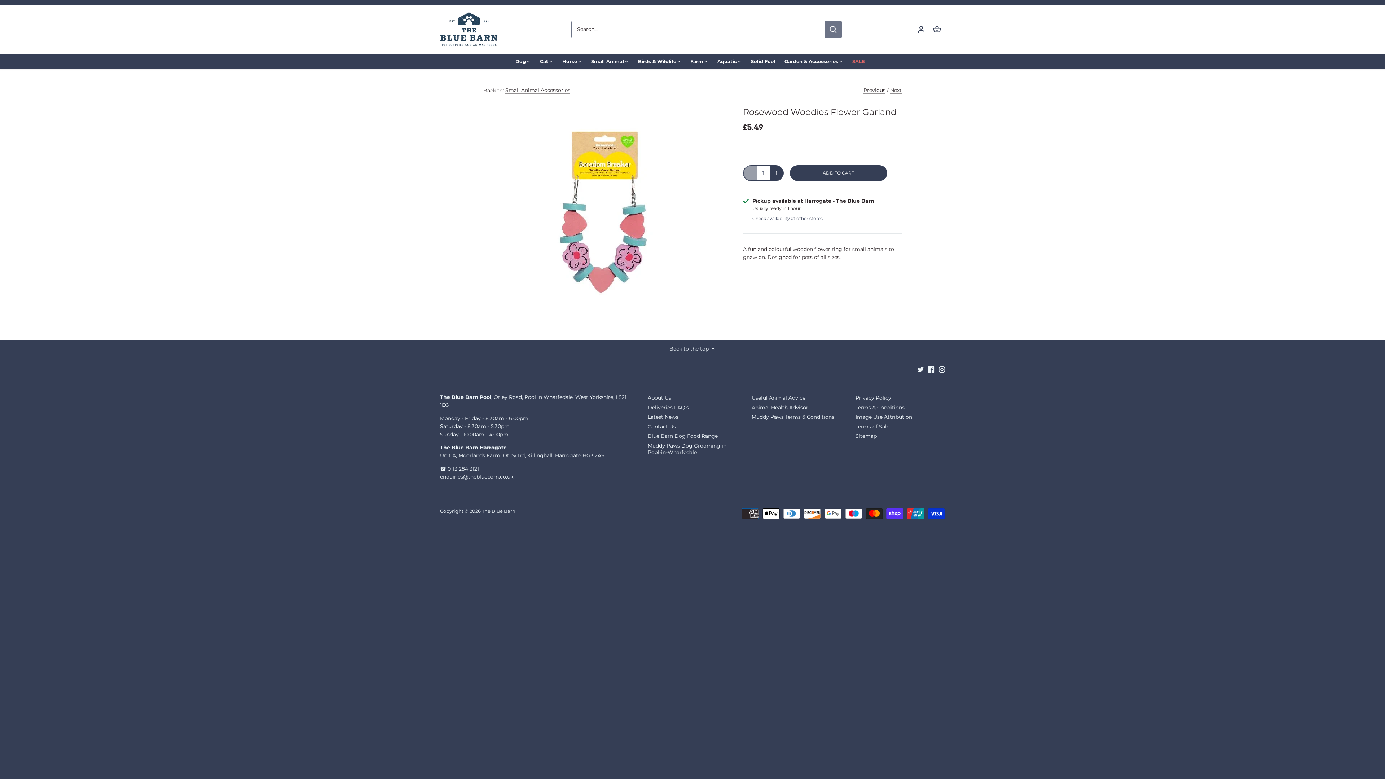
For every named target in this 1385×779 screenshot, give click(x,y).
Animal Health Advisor (780, 407)
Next (896, 90)
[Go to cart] (937, 29)
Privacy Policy (873, 398)
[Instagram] (942, 369)
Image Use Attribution (884, 417)
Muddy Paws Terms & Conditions (793, 417)
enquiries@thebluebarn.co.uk (476, 477)
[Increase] (776, 173)
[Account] (921, 29)
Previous (874, 90)
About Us (659, 398)
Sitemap (866, 436)
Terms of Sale (872, 426)
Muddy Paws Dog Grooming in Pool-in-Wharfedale (687, 449)
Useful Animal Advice (778, 398)
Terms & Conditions (880, 407)
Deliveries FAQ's (668, 407)
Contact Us (662, 426)
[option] (604, 210)
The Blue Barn (498, 511)
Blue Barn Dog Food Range (683, 436)
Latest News (663, 417)
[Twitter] (921, 369)
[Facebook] (931, 369)
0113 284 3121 (463, 469)
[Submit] (833, 29)
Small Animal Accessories (537, 90)
